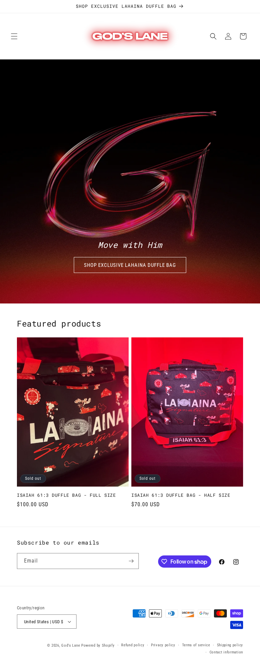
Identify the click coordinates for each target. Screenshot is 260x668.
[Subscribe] (131, 561)
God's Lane (70, 645)
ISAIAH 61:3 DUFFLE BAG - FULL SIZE (66, 495)
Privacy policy (163, 645)
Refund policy (132, 645)
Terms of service (196, 645)
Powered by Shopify (98, 645)
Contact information (226, 652)
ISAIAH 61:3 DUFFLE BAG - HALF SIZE (180, 495)
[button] (14, 36)
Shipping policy (230, 645)
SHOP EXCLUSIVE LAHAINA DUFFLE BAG (130, 265)
